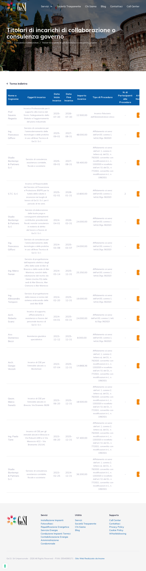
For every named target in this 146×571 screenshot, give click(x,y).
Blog (103, 6)
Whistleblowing (117, 533)
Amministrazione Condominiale (50, 542)
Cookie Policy (116, 530)
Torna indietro (18, 83)
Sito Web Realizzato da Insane (90, 558)
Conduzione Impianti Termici (56, 533)
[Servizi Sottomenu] (51, 6)
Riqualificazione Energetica (55, 526)
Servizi (45, 6)
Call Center (133, 6)
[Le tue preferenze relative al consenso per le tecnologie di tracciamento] (5, 566)
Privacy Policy (116, 526)
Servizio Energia (49, 530)
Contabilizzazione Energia (54, 536)
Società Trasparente (69, 6)
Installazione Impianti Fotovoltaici (52, 522)
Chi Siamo (91, 6)
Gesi (9, 42)
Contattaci (116, 6)
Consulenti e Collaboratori (26, 42)
